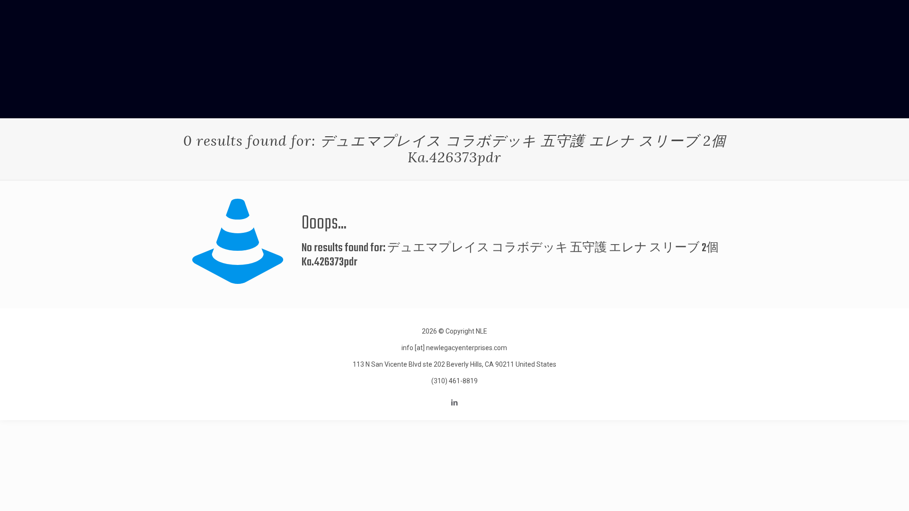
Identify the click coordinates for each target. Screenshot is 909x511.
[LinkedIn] (454, 402)
